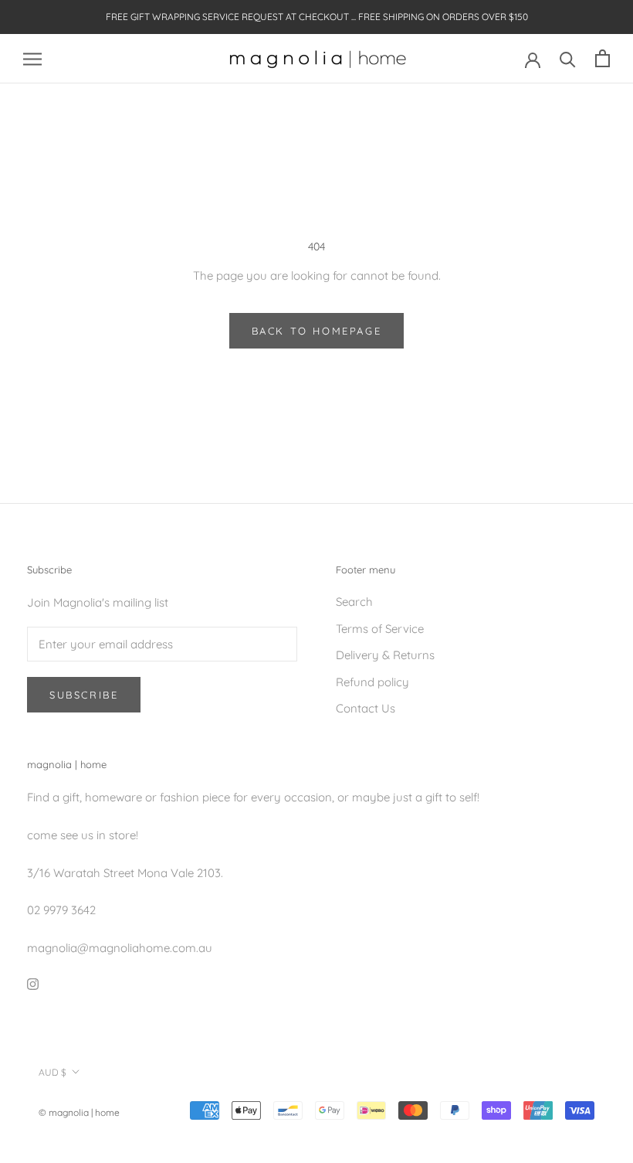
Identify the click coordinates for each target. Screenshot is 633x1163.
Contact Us (365, 708)
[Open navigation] (32, 59)
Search (354, 601)
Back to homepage (317, 331)
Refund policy (372, 682)
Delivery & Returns (385, 655)
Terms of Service (380, 628)
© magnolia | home (79, 1112)
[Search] (568, 58)
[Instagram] (33, 983)
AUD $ (52, 1072)
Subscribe (83, 695)
